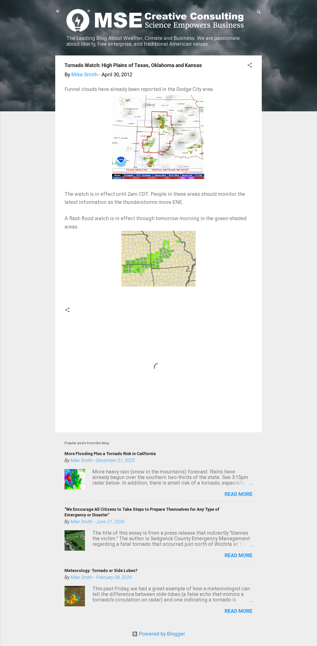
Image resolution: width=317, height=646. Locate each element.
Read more (238, 494)
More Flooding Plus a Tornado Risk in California (110, 453)
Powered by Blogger (161, 634)
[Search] (259, 13)
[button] (249, 65)
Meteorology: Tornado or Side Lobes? (101, 570)
